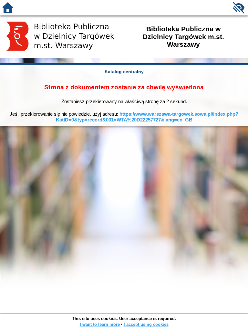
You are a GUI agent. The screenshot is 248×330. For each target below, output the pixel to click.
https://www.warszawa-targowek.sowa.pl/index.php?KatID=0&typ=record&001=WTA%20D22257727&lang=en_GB (147, 116)
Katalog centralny (124, 71)
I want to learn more (100, 324)
